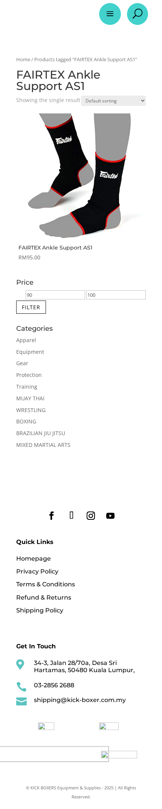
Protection (29, 374)
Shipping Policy (39, 610)
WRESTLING (31, 410)
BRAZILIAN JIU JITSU (40, 433)
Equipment (30, 351)
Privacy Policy (37, 571)
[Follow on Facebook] (51, 515)
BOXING (26, 421)
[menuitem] (46, 726)
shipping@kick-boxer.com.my (80, 700)
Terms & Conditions (45, 584)
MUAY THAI (30, 398)
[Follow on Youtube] (110, 515)
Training (26, 386)
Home (23, 59)
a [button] (110, 14)
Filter (31, 307)
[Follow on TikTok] (71, 515)
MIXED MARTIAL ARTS (43, 444)
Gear (22, 363)
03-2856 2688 (54, 685)
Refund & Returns (43, 597)
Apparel (26, 340)
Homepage (33, 558)
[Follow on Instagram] (91, 515)
